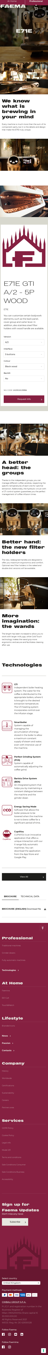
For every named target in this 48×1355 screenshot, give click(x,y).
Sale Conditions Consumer (14, 1165)
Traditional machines (11, 945)
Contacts (7, 1050)
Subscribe (15, 1222)
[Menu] (44, 8)
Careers (5, 1100)
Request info (24, 399)
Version (7, 337)
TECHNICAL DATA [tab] (30, 896)
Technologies (9, 970)
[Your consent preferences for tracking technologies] (43, 1350)
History (5, 1071)
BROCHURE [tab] (10, 896)
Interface (8, 349)
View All (24, 877)
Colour (7, 361)
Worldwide (7, 1078)
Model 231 (6, 1150)
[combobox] (24, 341)
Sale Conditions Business (13, 1172)
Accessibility (7, 1179)
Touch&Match (8, 1005)
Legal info (6, 1143)
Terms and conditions (11, 1157)
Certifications (8, 1085)
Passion (6, 1043)
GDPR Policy (7, 1128)
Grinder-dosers (8, 953)
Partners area (8, 1107)
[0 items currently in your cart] (36, 8)
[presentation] (24, 677)
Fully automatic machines (13, 960)
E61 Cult (5, 998)
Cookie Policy (8, 1135)
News (5, 1036)
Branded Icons (8, 1026)
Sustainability (8, 1093)
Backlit (7, 373)
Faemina (6, 990)
